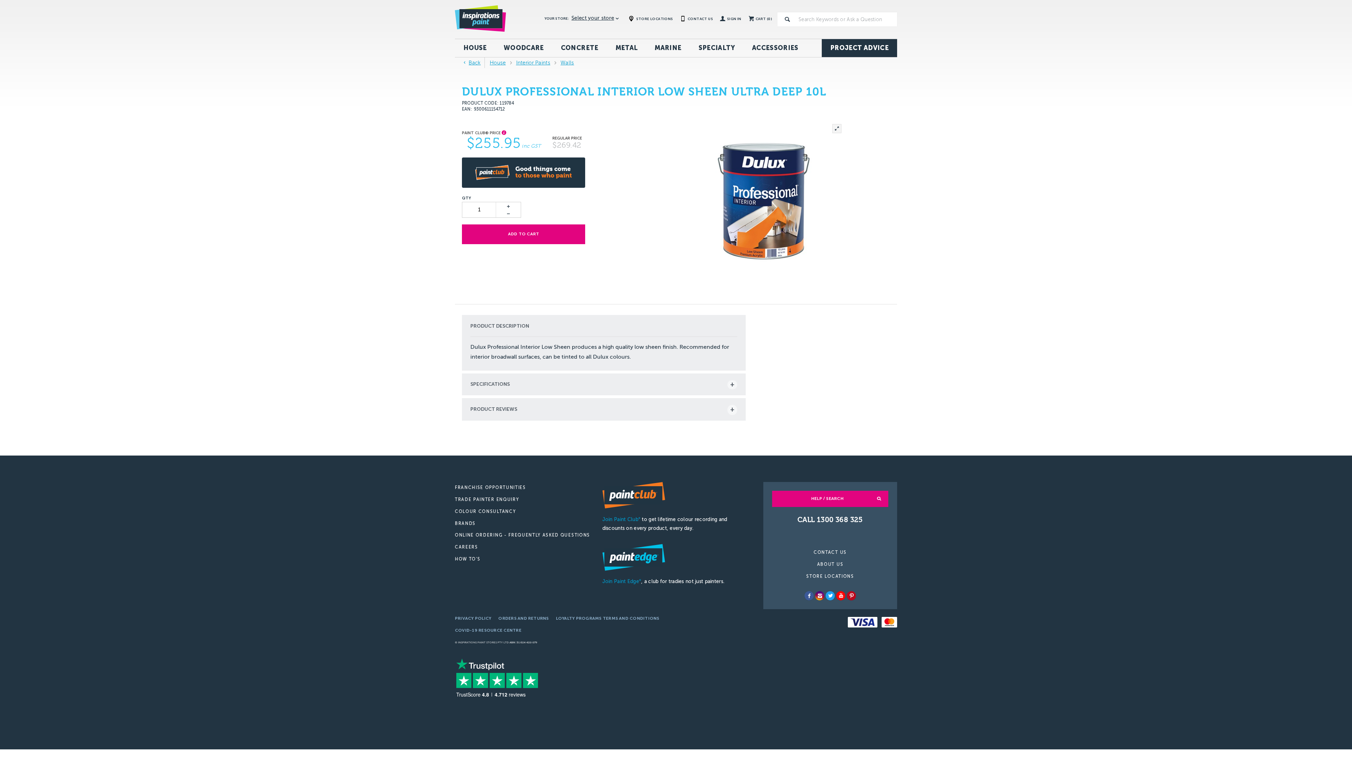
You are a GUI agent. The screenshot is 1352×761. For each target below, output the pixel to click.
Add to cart (523, 233)
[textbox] (846, 19)
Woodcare (524, 48)
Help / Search (827, 498)
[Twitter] (830, 595)
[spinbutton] (479, 209)
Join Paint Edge (621, 581)
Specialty (717, 48)
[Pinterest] (851, 595)
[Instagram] (819, 595)
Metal (626, 48)
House (475, 48)
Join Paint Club (621, 519)
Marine (668, 48)
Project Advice (859, 48)
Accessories (775, 48)
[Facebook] (809, 595)
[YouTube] (840, 595)
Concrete (580, 48)
